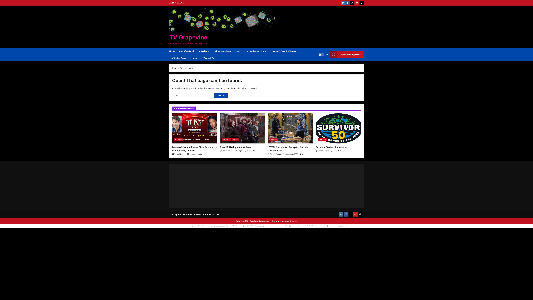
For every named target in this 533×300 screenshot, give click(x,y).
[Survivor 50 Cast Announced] (338, 128)
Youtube (207, 214)
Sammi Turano (179, 154)
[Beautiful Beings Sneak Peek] (242, 128)
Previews (226, 140)
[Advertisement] (255, 186)
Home (172, 51)
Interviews (204, 51)
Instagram (176, 214)
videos (235, 140)
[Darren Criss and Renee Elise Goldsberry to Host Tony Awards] (194, 128)
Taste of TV (208, 58)
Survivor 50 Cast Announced (331, 147)
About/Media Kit (186, 51)
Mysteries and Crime (256, 51)
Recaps (274, 140)
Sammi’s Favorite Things (284, 51)
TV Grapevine (188, 37)
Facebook (187, 214)
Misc (195, 58)
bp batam (259, 226)
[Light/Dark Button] (321, 54)
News (237, 51)
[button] (327, 54)
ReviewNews (278, 221)
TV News (178, 140)
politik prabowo (220, 226)
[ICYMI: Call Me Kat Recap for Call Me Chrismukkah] (290, 128)
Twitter (197, 214)
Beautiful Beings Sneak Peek (235, 147)
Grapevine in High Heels (350, 54)
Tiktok (216, 214)
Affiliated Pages (178, 58)
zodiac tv (340, 226)
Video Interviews (223, 51)
